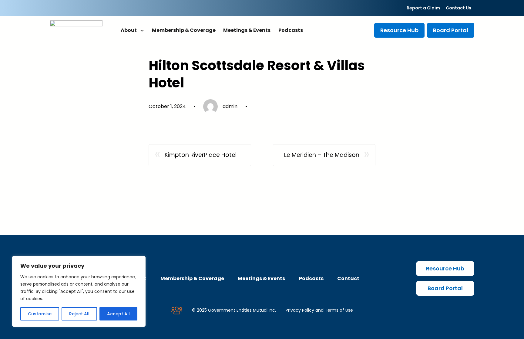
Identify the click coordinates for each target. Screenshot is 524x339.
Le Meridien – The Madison (321, 155)
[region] (79, 291)
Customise (40, 314)
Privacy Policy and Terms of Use (319, 310)
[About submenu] (142, 30)
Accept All (118, 314)
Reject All (79, 314)
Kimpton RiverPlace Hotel (201, 155)
